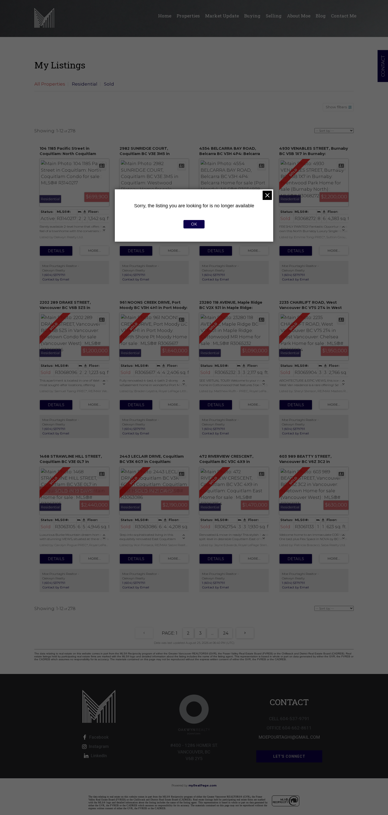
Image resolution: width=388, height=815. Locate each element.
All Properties (49, 84)
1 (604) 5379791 (53, 275)
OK (194, 224)
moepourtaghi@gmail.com (289, 737)
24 (225, 633)
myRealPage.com (202, 785)
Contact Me (343, 16)
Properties (188, 16)
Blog (321, 16)
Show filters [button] (336, 107)
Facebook (98, 737)
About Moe (298, 16)
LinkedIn (99, 755)
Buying (252, 16)
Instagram (99, 746)
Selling (274, 16)
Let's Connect (289, 756)
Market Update (222, 16)
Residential (84, 84)
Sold (109, 84)
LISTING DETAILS (56, 251)
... (212, 633)
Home (164, 16)
